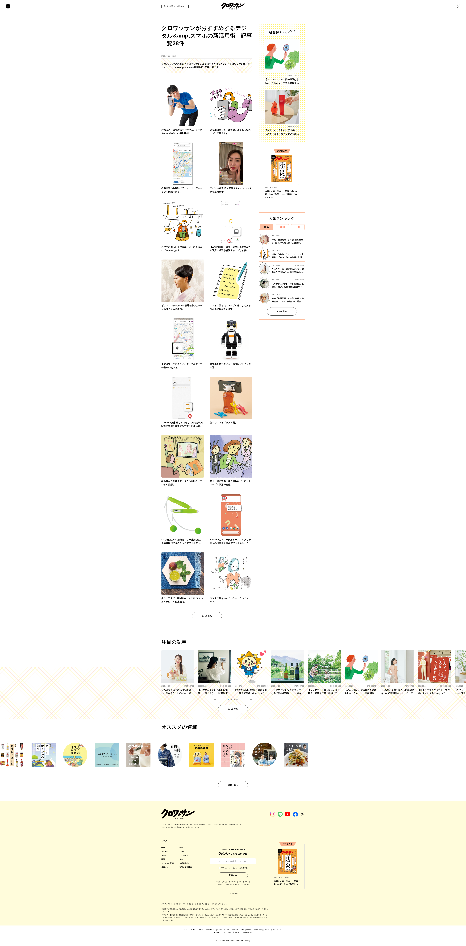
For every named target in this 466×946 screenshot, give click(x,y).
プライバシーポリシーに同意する (234, 868)
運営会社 (190, 904)
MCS (216, 932)
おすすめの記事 (167, 863)
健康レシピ (165, 867)
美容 (181, 847)
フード (164, 855)
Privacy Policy (246, 932)
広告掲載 (236, 932)
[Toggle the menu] (8, 6)
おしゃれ (164, 851)
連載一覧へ (233, 785)
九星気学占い (184, 863)
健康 (163, 847)
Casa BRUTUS (210, 930)
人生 (181, 859)
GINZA (219, 930)
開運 (163, 859)
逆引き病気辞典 (185, 867)
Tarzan (242, 930)
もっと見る (207, 616)
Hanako (226, 930)
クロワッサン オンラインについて (173, 904)
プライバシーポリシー (241, 882)
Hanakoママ (257, 930)
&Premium (234, 930)
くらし (182, 851)
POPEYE (200, 930)
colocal (248, 930)
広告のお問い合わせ (202, 904)
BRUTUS (192, 930)
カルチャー (183, 855)
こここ (279, 930)
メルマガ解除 (233, 893)
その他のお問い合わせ (219, 904)
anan (185, 930)
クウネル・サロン (269, 930)
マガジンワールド (225, 932)
